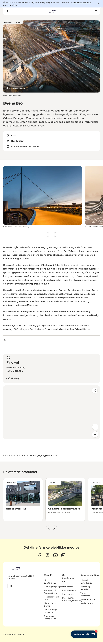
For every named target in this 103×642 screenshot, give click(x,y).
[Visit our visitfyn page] (47, 555)
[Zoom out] (95, 434)
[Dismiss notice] (98, 4)
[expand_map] (95, 390)
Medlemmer (68, 586)
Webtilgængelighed (54, 586)
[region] (51, 412)
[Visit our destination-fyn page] (63, 555)
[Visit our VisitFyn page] (39, 555)
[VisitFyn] (16, 568)
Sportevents (68, 594)
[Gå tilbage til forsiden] (51, 11)
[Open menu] (96, 11)
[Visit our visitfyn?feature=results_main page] (55, 555)
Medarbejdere (69, 590)
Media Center (87, 603)
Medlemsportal (87, 599)
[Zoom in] (95, 427)
